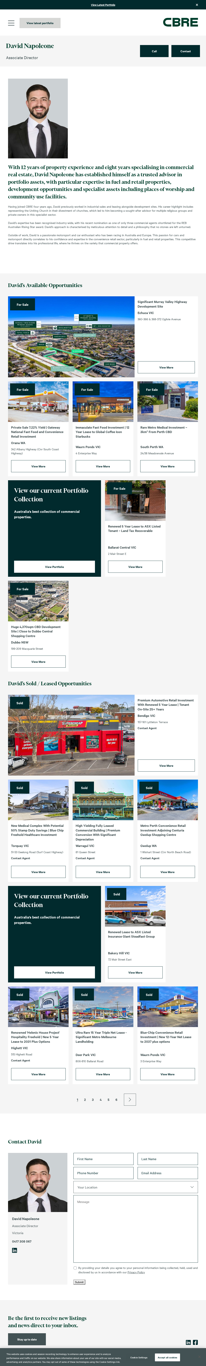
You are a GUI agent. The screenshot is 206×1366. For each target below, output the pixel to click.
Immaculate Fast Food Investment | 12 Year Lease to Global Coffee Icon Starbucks (102, 431)
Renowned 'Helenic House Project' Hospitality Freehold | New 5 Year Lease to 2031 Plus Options (35, 1037)
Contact (185, 51)
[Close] (199, 1356)
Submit (79, 1282)
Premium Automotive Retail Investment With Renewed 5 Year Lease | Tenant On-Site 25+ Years (166, 704)
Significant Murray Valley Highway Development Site (162, 303)
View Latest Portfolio (103, 5)
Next (64, 800)
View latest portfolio (40, 23)
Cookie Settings (138, 1357)
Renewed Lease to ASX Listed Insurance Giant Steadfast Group (131, 934)
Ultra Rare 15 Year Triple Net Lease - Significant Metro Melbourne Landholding (101, 1037)
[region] (103, 1357)
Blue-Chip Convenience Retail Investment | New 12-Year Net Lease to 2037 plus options (165, 1037)
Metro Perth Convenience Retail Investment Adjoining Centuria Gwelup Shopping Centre (163, 830)
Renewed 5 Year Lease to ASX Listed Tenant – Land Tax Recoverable (134, 528)
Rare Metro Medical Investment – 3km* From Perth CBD (163, 429)
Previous (12, 800)
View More (166, 367)
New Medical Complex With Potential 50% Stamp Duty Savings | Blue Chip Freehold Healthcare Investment (37, 830)
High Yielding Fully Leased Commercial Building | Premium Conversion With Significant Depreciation (98, 832)
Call (154, 51)
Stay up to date (27, 1339)
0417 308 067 (21, 1241)
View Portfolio (54, 566)
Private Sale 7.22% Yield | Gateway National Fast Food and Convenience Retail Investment (37, 431)
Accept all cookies (167, 1357)
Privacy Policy (136, 1272)
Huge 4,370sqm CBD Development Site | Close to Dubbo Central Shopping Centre (36, 631)
